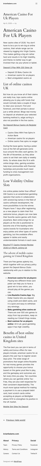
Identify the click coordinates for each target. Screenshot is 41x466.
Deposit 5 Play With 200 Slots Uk (17, 67)
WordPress (18, 461)
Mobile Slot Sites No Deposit (15, 407)
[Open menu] (36, 3)
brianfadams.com (10, 3)
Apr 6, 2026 (7, 23)
